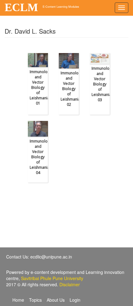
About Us (56, 300)
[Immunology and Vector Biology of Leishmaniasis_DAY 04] (38, 129)
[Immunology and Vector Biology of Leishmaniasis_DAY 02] (69, 60)
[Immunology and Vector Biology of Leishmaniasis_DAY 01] (38, 60)
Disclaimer (69, 284)
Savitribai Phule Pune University (52, 278)
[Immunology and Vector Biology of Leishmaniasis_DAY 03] (100, 58)
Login (75, 300)
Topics (35, 300)
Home (18, 300)
